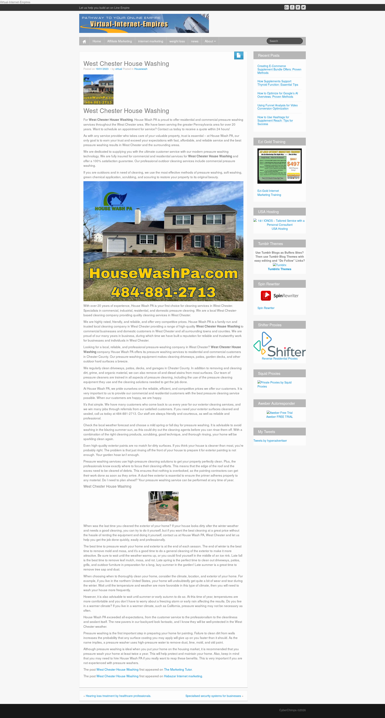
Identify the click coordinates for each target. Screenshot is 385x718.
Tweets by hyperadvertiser (270, 440)
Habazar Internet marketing (183, 676)
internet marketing (150, 41)
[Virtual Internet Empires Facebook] (292, 7)
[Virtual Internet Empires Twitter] (303, 7)
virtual (118, 69)
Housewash (140, 69)
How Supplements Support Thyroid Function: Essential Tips (277, 82)
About (209, 41)
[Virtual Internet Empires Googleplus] (286, 7)
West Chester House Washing (117, 669)
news (195, 41)
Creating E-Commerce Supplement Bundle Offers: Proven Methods (279, 69)
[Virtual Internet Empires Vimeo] (298, 7)
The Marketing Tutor (178, 669)
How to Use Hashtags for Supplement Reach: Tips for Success (275, 120)
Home (97, 41)
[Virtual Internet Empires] (144, 23)
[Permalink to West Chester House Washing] (98, 89)
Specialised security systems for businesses (213, 696)
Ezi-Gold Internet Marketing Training (269, 193)
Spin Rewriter (266, 308)
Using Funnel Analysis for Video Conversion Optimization (277, 107)
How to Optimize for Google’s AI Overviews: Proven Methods (277, 95)
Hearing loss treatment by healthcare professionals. (118, 696)
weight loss (177, 41)
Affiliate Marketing (119, 41)
